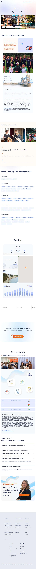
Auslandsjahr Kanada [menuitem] (7, 523)
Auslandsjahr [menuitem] (17, 532)
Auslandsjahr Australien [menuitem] (8, 530)
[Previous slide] (32, 144)
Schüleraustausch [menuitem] (18, 530)
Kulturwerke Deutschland (8, 108)
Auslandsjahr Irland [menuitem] (7, 527)
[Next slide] (34, 144)
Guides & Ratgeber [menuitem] (18, 525)
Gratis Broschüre (28, 1)
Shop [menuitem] (26, 536)
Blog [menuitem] (26, 532)
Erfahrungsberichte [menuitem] (28, 527)
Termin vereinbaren (24, 494)
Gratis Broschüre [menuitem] (17, 523)
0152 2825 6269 (23, 553)
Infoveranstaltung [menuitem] (18, 527)
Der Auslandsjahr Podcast (13, 556)
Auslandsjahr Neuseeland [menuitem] (8, 532)
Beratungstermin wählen (18, 336)
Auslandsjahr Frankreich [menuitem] (8, 534)
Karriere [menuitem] (26, 534)
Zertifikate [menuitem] (26, 523)
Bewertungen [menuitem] (27, 525)
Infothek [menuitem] (26, 530)
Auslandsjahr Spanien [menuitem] (8, 536)
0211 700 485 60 (24, 548)
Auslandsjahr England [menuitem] (8, 525)
